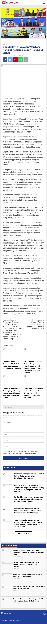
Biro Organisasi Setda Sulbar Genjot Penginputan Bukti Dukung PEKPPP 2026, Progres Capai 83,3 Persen (29, 488)
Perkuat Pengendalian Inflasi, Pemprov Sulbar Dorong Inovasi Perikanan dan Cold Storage (33, 393)
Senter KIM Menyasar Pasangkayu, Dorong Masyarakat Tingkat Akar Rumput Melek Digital (11, 393)
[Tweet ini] (10, 59)
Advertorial (14, 56)
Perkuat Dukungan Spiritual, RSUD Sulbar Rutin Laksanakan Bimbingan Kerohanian (29, 476)
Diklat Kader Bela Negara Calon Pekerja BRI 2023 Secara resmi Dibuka (26, 564)
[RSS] (43, 614)
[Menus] (44, 3)
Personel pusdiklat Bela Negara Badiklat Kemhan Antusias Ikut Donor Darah (29, 552)
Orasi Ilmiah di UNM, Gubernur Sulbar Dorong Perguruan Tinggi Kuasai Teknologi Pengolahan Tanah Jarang (28, 523)
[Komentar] (26, 59)
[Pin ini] (15, 59)
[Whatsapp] (20, 59)
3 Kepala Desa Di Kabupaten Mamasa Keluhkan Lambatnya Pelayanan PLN (35, 324)
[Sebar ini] (5, 59)
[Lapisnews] (10, 3)
